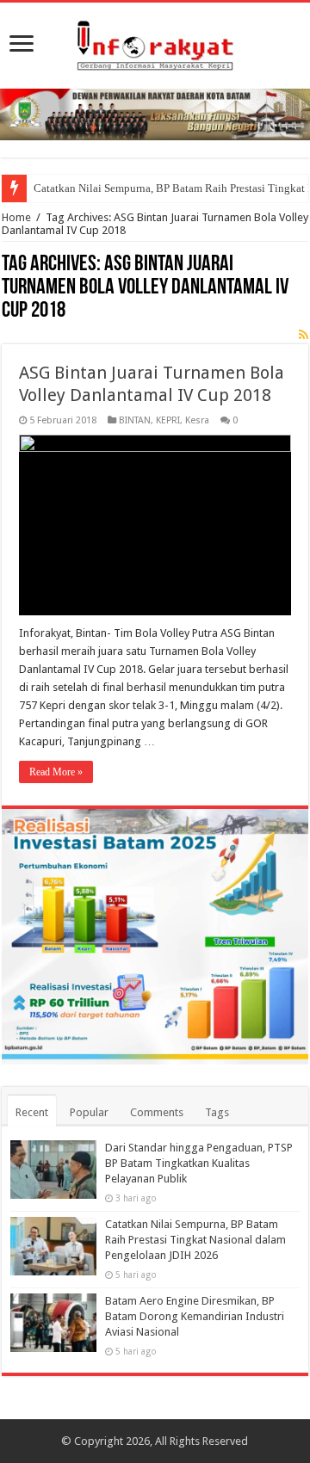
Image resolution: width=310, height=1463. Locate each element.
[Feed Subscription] (303, 335)
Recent (32, 1112)
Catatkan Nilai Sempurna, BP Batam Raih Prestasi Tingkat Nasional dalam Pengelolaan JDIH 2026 (195, 1240)
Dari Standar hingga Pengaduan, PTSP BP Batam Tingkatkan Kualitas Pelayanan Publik (199, 1163)
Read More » (56, 772)
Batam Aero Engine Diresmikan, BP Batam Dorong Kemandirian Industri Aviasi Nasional (194, 1316)
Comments (156, 1112)
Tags (217, 1112)
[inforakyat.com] (155, 42)
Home (16, 217)
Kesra (197, 420)
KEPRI (168, 420)
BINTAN (135, 420)
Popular (89, 1112)
